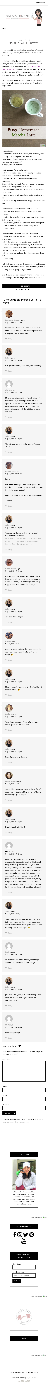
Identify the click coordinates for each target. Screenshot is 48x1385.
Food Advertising (36, 1217)
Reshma (8, 714)
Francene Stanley (12, 320)
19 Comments (24, 286)
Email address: (18, 1272)
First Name (16, 1264)
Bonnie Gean (10, 471)
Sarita (8, 952)
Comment (7, 1059)
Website (5, 1104)
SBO (7, 1025)
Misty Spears (11, 781)
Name (5, 1086)
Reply (10, 339)
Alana (7, 390)
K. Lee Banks (10, 568)
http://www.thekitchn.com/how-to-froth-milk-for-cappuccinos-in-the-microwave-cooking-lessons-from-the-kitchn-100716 (23, 541)
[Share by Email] (28, 289)
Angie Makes (31, 1378)
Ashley (8, 641)
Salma (7, 358)
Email (5, 1095)
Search (41, 3)
